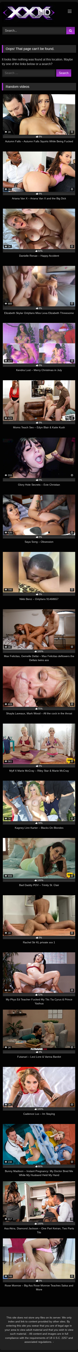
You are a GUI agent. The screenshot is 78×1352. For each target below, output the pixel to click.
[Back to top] (66, 1340)
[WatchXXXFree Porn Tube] (32, 14)
